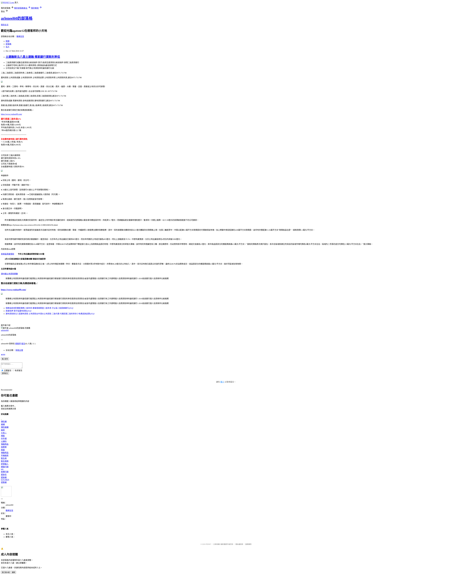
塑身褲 (4, 477)
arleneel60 (5, 330)
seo (2, 469)
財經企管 (19, 350)
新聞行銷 (4, 472)
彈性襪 (4, 422)
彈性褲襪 (4, 427)
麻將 (3, 430)
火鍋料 (4, 441)
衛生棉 (4, 458)
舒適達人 (4, 464)
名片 (7, 47)
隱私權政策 (239, 544)
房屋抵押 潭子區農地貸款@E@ (19, 311)
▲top (3, 354)
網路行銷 (4, 467)
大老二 (4, 433)
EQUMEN (5, 480)
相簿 (7, 41)
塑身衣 (4, 475)
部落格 (8, 44)
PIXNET (208, 544)
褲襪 (3, 424)
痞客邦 (18, 344)
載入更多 (5, 359)
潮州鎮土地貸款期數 (9, 274)
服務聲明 (248, 544)
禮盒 (3, 436)
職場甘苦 (20, 36)
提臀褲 (4, 482)
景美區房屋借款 (7, 254)
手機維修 (4, 456)
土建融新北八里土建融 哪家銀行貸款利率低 (33, 56)
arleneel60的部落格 (16, 18)
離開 (13, 572)
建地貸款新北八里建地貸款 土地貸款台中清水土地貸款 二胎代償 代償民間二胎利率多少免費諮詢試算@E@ (50, 314)
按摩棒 (4, 447)
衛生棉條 (4, 461)
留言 (23, 344)
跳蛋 (3, 450)
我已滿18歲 (6, 572)
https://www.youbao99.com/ (11, 114)
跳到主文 (4, 25)
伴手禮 (4, 439)
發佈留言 (5, 373)
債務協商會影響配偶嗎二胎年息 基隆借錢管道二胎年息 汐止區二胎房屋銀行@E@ (39, 308)
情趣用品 (4, 444)
